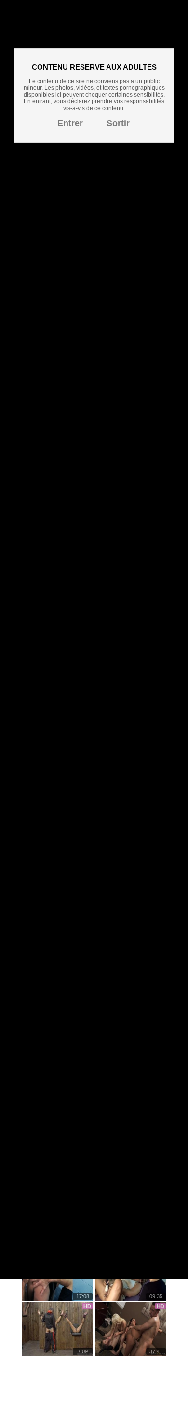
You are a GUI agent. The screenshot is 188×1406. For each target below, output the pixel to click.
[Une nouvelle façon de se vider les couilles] (57, 1329)
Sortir (118, 123)
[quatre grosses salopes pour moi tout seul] (130, 1329)
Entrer (70, 123)
